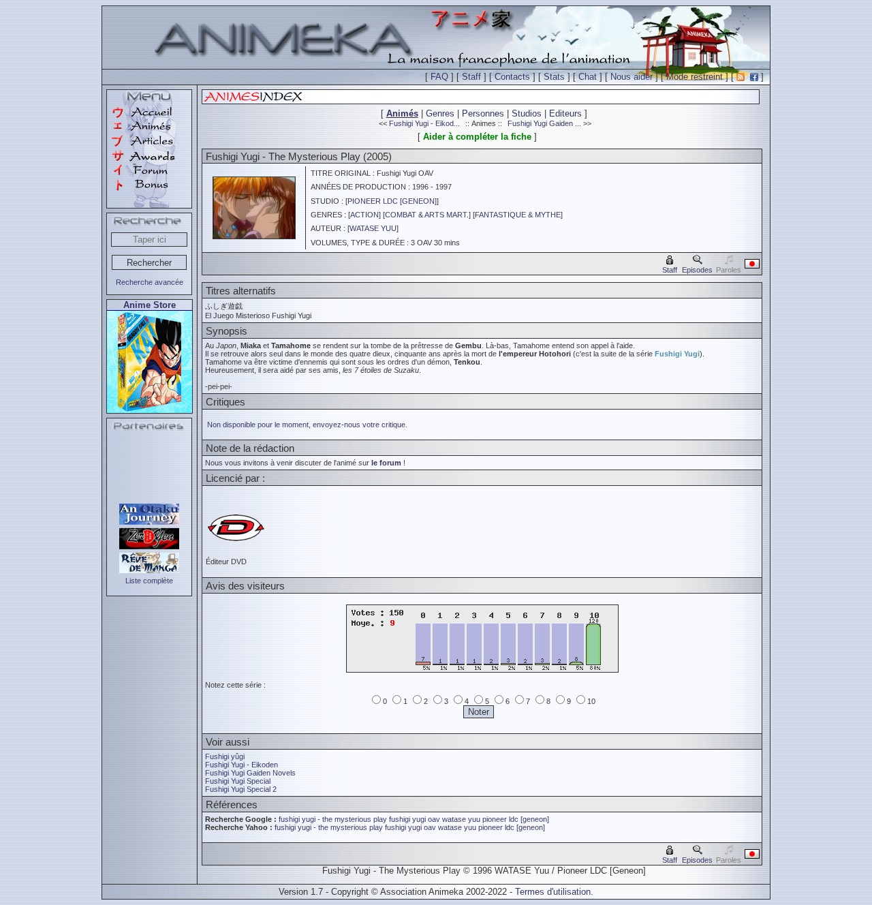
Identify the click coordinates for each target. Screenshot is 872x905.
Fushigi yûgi (225, 756)
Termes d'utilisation (553, 892)
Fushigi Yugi (677, 354)
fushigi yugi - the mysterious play (333, 819)
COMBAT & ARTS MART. (427, 215)
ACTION (364, 215)
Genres (440, 113)
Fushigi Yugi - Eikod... (424, 123)
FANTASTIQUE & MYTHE (518, 215)
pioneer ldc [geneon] (515, 819)
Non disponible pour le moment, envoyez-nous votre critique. (307, 424)
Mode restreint (694, 77)
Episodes (697, 270)
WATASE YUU (372, 228)
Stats (554, 77)
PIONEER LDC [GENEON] (392, 201)
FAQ (439, 77)
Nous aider (631, 77)
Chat (587, 77)
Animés (402, 113)
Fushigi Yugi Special (237, 781)
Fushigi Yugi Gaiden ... (544, 123)
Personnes (483, 113)
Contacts (512, 77)
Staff (471, 77)
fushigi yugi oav (414, 819)
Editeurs (565, 113)
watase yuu (461, 819)
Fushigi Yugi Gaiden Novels (250, 773)
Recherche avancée (149, 282)
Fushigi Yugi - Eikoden (241, 765)
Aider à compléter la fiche (477, 137)
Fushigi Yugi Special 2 (241, 789)
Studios (527, 113)
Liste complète (149, 581)
